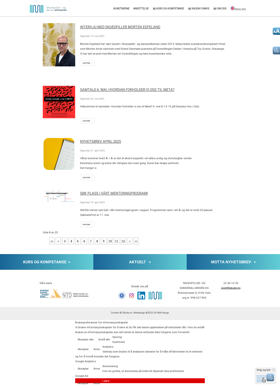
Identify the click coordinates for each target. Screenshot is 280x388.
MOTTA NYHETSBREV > (233, 262)
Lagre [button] (105, 380)
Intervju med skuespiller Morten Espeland (120, 27)
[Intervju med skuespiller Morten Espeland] (61, 84)
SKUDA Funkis (200, 8)
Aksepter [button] (83, 349)
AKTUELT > (140, 262)
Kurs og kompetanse (170, 8)
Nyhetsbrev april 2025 (100, 141)
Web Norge (163, 312)
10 (110, 241)
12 (123, 241)
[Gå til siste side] (136, 241)
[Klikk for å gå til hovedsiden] (48, 9)
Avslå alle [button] (104, 339)
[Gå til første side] (51, 241)
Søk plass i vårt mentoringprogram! (114, 193)
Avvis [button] (96, 349)
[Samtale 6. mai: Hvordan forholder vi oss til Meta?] (61, 136)
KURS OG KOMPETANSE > (46, 262)
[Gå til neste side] (129, 241)
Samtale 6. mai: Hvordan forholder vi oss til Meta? (127, 90)
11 (116, 241)
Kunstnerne (121, 8)
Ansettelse (141, 8)
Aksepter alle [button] (85, 339)
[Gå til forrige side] (58, 241)
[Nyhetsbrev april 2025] (61, 188)
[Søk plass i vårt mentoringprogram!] (61, 221)
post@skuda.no (230, 288)
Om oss (222, 8)
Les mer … (87, 63)
